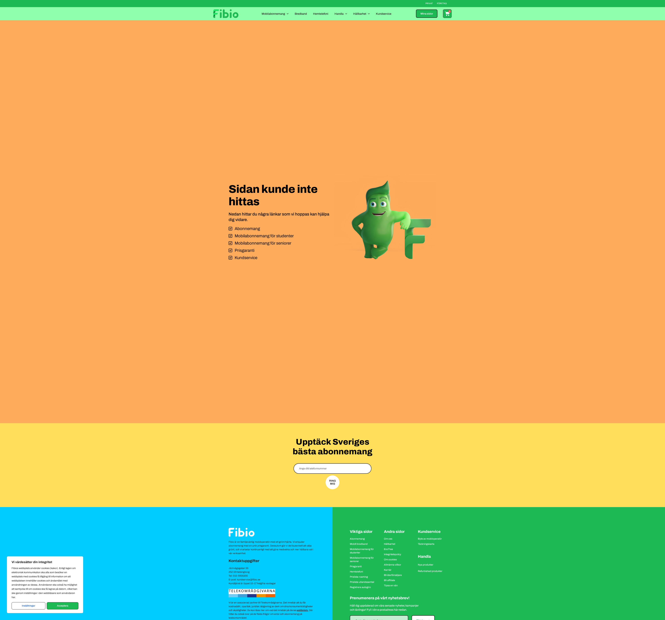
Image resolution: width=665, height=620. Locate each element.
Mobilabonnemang (273, 13)
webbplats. (302, 610)
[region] (45, 584)
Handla (339, 13)
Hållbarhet (359, 13)
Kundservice (383, 13)
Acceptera (62, 605)
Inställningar (28, 605)
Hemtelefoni (320, 13)
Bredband (301, 13)
